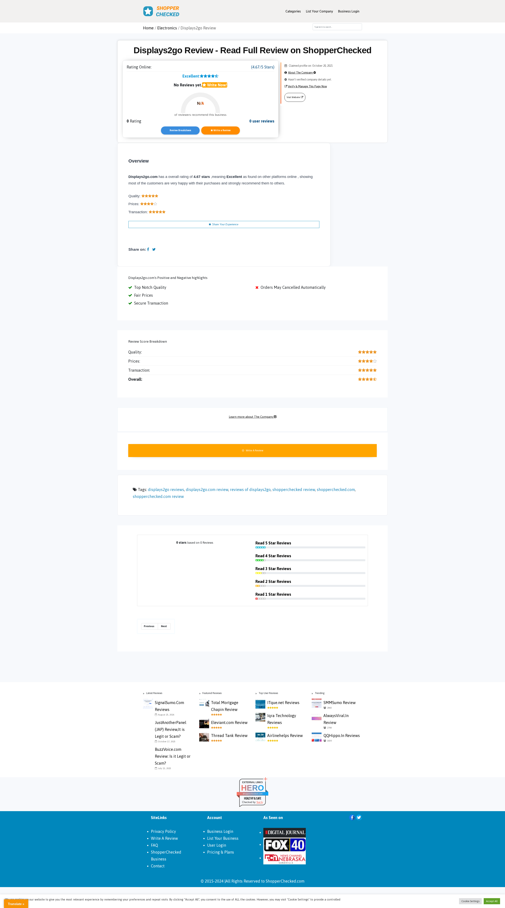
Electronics (167, 28)
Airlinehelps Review (285, 735)
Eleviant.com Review (229, 722)
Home (148, 28)
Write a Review (222, 130)
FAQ (154, 845)
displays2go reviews (166, 489)
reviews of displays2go (250, 489)
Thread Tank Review (229, 735)
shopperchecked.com (336, 489)
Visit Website (293, 97)
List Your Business (222, 838)
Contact (158, 866)
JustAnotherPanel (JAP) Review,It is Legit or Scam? (170, 729)
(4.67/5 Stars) (262, 67)
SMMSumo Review (340, 702)
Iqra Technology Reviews (281, 719)
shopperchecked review (293, 489)
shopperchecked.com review (158, 496)
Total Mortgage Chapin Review (224, 706)
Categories (293, 11)
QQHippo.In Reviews (342, 735)
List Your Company (319, 11)
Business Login (348, 11)
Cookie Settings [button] (470, 901)
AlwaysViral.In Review (336, 719)
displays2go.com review (207, 489)
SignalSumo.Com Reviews (169, 706)
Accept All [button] (492, 901)
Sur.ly (259, 802)
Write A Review (254, 450)
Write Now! (216, 85)
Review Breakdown (180, 130)
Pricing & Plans (220, 852)
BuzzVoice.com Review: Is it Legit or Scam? (173, 756)
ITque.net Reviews (283, 702)
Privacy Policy (163, 831)
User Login (216, 845)
